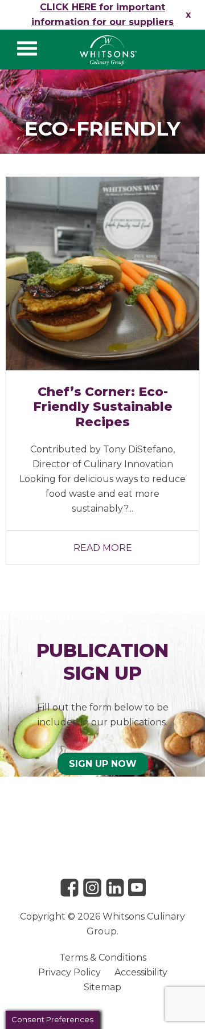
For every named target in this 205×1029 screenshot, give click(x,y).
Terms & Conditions (102, 957)
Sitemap (102, 987)
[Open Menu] (27, 48)
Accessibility (140, 972)
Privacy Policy (69, 972)
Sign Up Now (103, 763)
